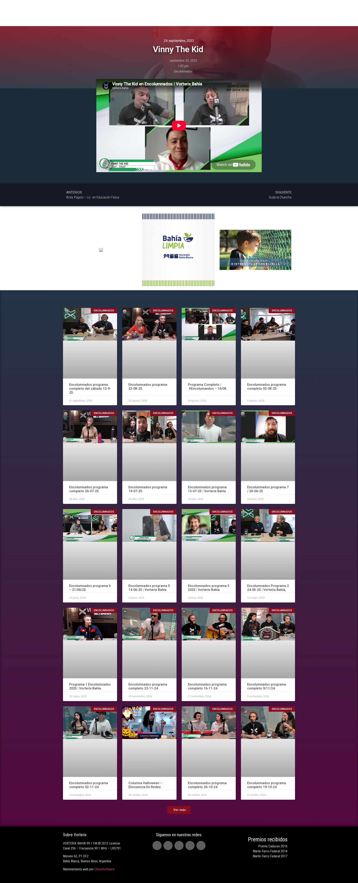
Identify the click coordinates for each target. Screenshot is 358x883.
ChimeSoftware (104, 869)
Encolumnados (183, 71)
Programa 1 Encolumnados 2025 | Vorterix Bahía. (90, 686)
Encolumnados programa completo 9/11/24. (266, 686)
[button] (179, 810)
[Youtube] (179, 845)
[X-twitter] (168, 845)
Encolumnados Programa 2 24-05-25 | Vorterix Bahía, (268, 588)
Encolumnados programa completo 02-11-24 (88, 785)
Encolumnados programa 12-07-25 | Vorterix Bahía (207, 489)
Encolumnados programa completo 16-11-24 (207, 686)
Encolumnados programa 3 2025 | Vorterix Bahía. (208, 588)
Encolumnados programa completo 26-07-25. (88, 489)
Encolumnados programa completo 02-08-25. (266, 387)
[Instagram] (190, 845)
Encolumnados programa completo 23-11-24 (147, 686)
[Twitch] (201, 845)
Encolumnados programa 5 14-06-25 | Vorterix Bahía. (149, 588)
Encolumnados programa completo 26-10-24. (207, 785)
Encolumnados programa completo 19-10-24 (266, 785)
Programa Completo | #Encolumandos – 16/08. (207, 387)
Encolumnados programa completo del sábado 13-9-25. (90, 388)
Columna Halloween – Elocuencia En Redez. (145, 785)
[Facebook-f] (157, 845)
